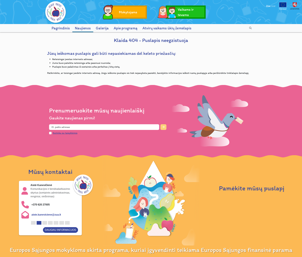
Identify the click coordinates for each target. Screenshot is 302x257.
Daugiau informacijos (60, 230)
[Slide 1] (33, 223)
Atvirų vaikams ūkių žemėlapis (167, 28)
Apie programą (125, 28)
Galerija (102, 28)
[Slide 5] (56, 223)
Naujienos (83, 28)
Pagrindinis (61, 28)
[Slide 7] (67, 223)
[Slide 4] (50, 223)
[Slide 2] (39, 223)
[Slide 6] (61, 223)
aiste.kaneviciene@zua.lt (46, 214)
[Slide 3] (44, 223)
